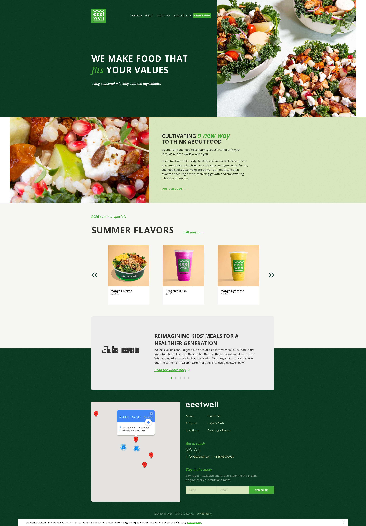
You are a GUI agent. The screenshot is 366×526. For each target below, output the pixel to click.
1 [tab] (171, 378)
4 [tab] (184, 378)
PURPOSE (136, 15)
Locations (192, 430)
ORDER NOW (202, 15)
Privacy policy (204, 513)
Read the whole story (170, 369)
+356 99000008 (224, 456)
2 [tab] (176, 378)
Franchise (213, 416)
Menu (190, 416)
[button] (151, 455)
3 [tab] (180, 378)
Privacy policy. (194, 522)
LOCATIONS (163, 15)
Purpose (191, 423)
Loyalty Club (215, 423)
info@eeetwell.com (198, 456)
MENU (149, 15)
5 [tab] (188, 378)
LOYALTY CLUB (182, 15)
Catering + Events (219, 430)
